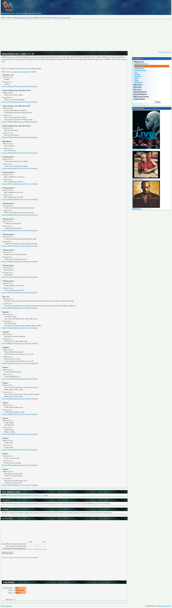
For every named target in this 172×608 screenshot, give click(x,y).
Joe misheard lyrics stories (19, 72)
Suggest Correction (31, 86)
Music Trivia (138, 87)
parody (108, 57)
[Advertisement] (86, 35)
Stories (137, 80)
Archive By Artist (140, 66)
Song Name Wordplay (140, 94)
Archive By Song (139, 68)
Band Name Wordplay (140, 92)
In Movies (137, 74)
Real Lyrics (137, 89)
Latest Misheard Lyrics (141, 64)
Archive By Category (141, 70)
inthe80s (60, 59)
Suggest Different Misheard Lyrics (13, 86)
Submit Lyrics (138, 82)
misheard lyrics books (25, 17)
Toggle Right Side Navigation (164, 52)
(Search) (45, 495)
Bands (4, 495)
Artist (23, 53)
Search (137, 78)
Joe (17, 59)
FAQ (136, 72)
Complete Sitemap (139, 99)
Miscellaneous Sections (141, 96)
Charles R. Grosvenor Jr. (163, 606)
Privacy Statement (6, 606)
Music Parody (138, 84)
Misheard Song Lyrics (10, 53)
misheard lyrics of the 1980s (61, 17)
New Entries (138, 76)
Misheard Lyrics (139, 61)
